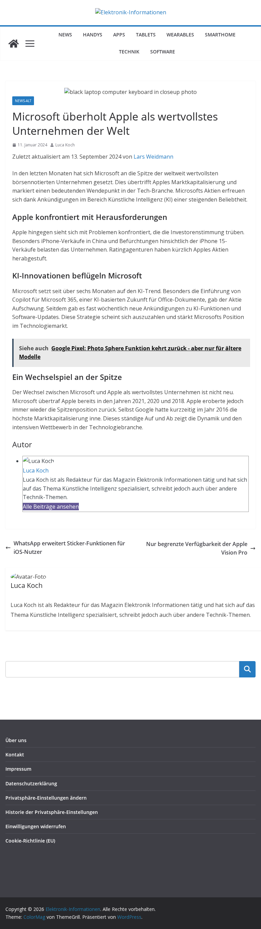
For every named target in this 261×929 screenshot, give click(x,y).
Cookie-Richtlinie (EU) (30, 840)
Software (162, 51)
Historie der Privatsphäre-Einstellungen (51, 812)
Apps (119, 34)
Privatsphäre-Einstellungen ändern (46, 798)
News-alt (23, 100)
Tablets (146, 34)
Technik (129, 51)
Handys (92, 34)
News (65, 34)
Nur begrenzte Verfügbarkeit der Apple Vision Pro (196, 548)
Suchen (247, 669)
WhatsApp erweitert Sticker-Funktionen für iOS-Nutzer (69, 548)
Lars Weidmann (153, 156)
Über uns (16, 740)
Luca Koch (65, 145)
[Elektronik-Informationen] (13, 43)
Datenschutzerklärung (31, 783)
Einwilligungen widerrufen (35, 826)
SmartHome (220, 34)
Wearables (180, 34)
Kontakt (14, 754)
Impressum (18, 769)
